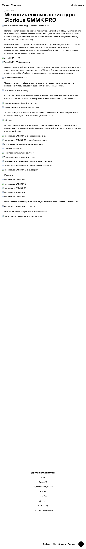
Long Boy (43, 496)
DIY (54, 544)
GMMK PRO (9, 39)
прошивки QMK (44, 33)
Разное (71, 544)
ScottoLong (43, 505)
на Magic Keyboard (42, 115)
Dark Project (24, 73)
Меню (81, 544)
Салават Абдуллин (11, 5)
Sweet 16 (43, 482)
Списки (62, 544)
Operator (43, 501)
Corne (43, 491)
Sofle (43, 477)
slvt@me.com (77, 5)
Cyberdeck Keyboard (43, 486)
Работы (47, 544)
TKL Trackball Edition (43, 510)
